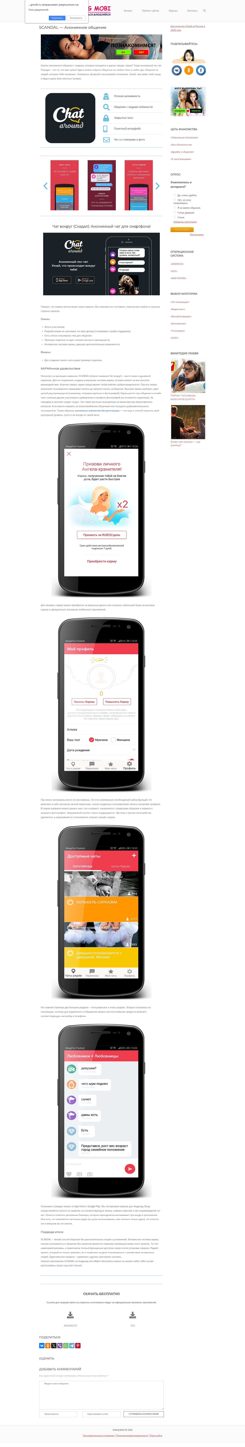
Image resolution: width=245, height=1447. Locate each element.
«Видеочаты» (177, 309)
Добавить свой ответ (185, 222)
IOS (132, 1325)
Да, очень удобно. (187, 195)
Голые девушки (185, 212)
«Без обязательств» (181, 144)
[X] (53, 1345)
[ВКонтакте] (41, 1345)
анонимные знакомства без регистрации (97, 410)
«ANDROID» (177, 264)
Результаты (197, 235)
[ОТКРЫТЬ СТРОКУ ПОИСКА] (204, 10)
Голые (180, 217)
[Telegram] (71, 1345)
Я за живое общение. (189, 207)
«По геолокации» (179, 302)
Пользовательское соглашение (98, 1435)
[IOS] (132, 1315)
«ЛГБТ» (174, 338)
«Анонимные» (178, 323)
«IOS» (173, 271)
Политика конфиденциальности (132, 1435)
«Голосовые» (177, 330)
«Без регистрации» (180, 316)
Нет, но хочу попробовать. (182, 201)
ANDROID (70, 1325)
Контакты (193, 10)
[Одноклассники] (47, 1345)
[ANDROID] (70, 1315)
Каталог (128, 10)
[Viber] (59, 1345)
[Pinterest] (77, 1345)
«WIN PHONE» (178, 278)
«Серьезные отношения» (184, 137)
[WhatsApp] (65, 1345)
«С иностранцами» (180, 159)
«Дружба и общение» (182, 151)
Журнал (173, 10)
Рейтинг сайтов (150, 10)
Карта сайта (156, 1435)
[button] (45, 186)
